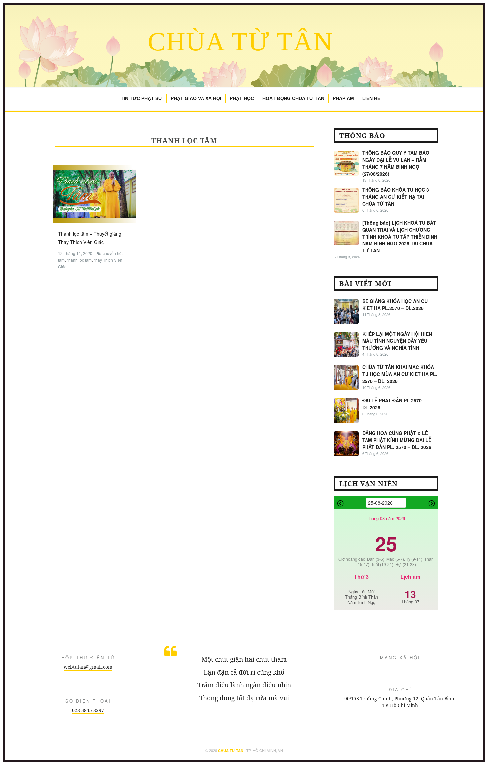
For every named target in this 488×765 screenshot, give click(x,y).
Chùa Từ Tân (240, 41)
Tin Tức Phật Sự (141, 98)
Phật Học (242, 98)
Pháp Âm (343, 98)
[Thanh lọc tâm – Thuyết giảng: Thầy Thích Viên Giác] (94, 193)
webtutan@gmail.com (88, 667)
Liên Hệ (371, 98)
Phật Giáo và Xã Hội (196, 98)
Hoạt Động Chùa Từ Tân (293, 98)
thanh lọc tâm (79, 260)
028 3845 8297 (88, 710)
